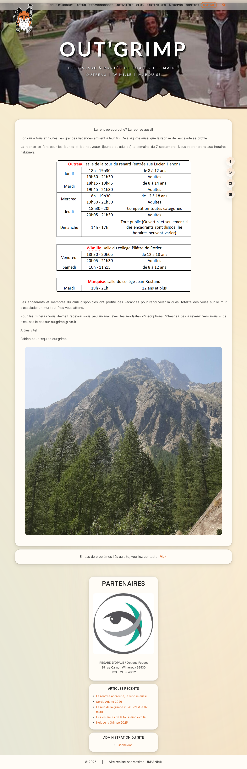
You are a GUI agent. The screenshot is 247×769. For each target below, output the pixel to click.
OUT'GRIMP (123, 49)
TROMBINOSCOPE (101, 5)
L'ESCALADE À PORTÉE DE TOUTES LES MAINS (123, 68)
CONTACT (192, 5)
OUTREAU (96, 74)
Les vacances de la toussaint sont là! (121, 717)
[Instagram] (230, 183)
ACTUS (81, 5)
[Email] (230, 194)
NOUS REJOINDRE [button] (62, 5)
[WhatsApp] (230, 172)
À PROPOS (176, 5)
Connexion (125, 745)
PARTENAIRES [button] (156, 5)
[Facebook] (230, 161)
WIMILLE (122, 74)
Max (163, 557)
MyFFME (209, 5)
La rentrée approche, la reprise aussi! (121, 696)
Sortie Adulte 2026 (109, 701)
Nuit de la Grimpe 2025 (112, 722)
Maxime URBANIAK (147, 762)
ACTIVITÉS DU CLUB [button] (130, 5)
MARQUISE (149, 74)
